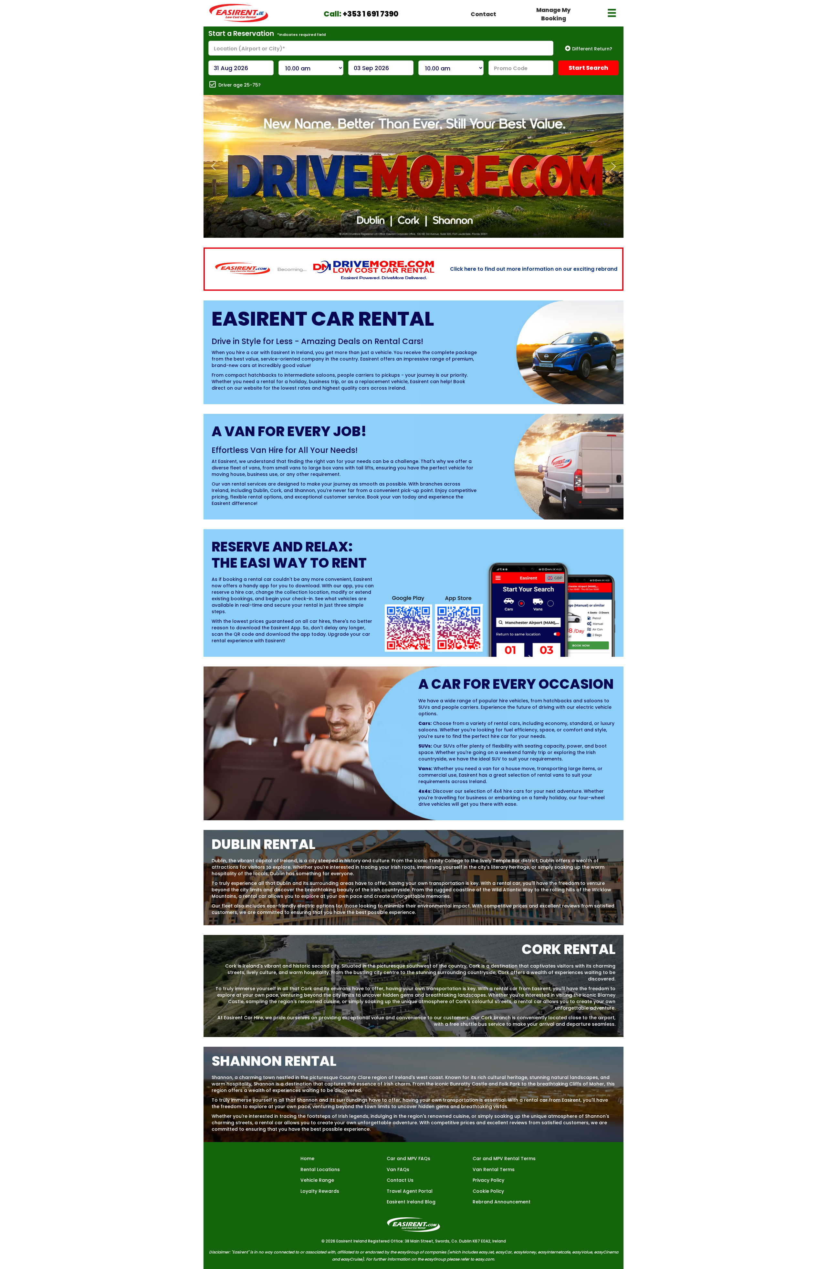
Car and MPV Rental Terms (504, 1158)
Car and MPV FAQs (408, 1158)
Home (307, 1158)
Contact (483, 14)
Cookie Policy (488, 1191)
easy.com (484, 1259)
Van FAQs (398, 1169)
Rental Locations (320, 1169)
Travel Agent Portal (410, 1191)
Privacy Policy (488, 1180)
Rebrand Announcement (501, 1202)
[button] (213, 166)
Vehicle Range (317, 1180)
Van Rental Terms (494, 1169)
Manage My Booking (553, 14)
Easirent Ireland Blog (411, 1202)
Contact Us (400, 1180)
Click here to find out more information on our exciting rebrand (533, 269)
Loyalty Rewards (319, 1191)
